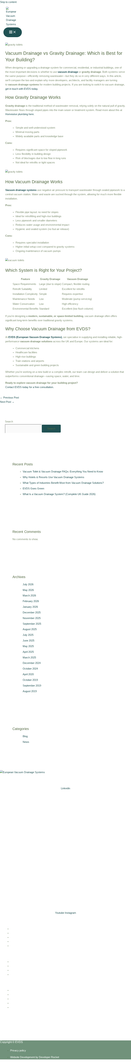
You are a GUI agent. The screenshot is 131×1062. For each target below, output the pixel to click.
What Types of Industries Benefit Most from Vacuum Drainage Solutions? (63, 483)
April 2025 (28, 652)
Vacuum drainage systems (21, 190)
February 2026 (31, 601)
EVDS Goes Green (33, 488)
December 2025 (32, 612)
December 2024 (32, 663)
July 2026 (28, 584)
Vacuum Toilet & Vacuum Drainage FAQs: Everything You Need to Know (63, 471)
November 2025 (32, 618)
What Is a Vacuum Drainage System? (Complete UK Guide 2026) (59, 494)
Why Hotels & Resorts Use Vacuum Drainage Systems (53, 477)
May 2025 (28, 646)
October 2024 (30, 668)
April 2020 (28, 674)
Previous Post (9, 397)
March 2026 (29, 595)
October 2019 (30, 680)
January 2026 (30, 606)
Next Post (7, 402)
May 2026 (28, 590)
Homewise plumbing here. (19, 114)
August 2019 (30, 691)
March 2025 (29, 657)
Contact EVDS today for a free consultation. (29, 387)
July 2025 (28, 635)
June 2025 (28, 640)
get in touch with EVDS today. (21, 89)
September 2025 (32, 623)
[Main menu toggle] (12, 32)
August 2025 (30, 629)
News (26, 742)
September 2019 (32, 685)
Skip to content (8, 2)
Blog (25, 736)
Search (9, 421)
